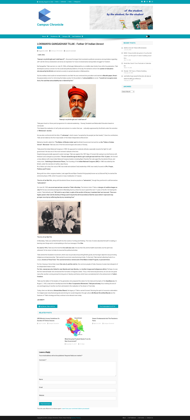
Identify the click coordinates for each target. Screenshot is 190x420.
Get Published (76, 36)
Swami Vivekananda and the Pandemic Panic (105, 319)
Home (56, 1)
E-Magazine (77, 1)
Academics (54, 36)
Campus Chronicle (50, 24)
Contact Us (150, 418)
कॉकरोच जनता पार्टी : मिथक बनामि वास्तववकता (135, 48)
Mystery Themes (76, 418)
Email (41, 387)
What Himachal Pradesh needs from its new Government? (78, 340)
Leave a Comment (70, 51)
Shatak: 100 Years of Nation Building (135, 71)
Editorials (63, 1)
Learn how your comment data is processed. (75, 408)
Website (41, 395)
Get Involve (141, 418)
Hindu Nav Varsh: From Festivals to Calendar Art (137, 65)
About (44, 36)
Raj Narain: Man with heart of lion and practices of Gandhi (48, 306)
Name (41, 379)
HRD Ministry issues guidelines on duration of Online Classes (48, 319)
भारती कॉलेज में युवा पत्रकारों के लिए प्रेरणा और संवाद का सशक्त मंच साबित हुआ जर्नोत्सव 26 (137, 77)
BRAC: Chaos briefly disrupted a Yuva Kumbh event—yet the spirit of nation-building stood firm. (138, 55)
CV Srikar (82, 344)
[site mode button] (148, 36)
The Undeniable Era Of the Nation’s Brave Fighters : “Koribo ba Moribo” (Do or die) (108, 306)
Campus (65, 36)
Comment (42, 360)
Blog (39, 47)
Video (70, 1)
